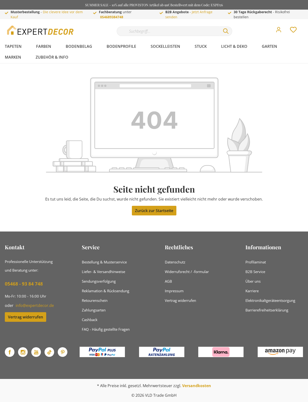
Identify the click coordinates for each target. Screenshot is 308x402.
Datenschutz (175, 262)
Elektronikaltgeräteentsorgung (270, 300)
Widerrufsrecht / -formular (187, 271)
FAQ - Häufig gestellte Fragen (106, 329)
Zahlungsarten (94, 310)
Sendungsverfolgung (99, 281)
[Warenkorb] (305, 26)
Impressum (174, 290)
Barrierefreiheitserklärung (266, 310)
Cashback (89, 319)
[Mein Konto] (278, 31)
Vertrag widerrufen (25, 317)
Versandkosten (196, 385)
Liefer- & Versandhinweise (103, 271)
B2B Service (255, 271)
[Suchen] (226, 31)
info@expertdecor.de (35, 305)
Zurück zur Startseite (154, 210)
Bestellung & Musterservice (104, 262)
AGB (168, 281)
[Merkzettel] (293, 31)
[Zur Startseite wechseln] (41, 30)
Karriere (252, 290)
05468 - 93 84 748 (24, 284)
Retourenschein (95, 300)
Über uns (253, 281)
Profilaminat (255, 262)
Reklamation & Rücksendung (105, 290)
